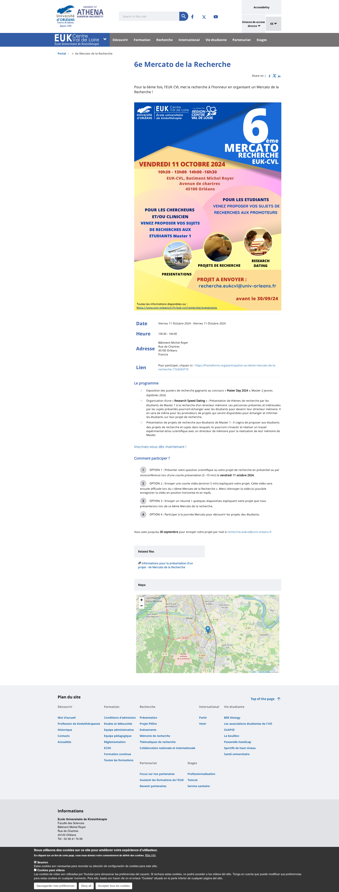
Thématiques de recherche (158, 742)
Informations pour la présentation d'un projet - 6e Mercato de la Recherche (165, 565)
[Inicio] (66, 13)
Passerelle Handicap (237, 742)
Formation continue (117, 754)
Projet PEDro (148, 723)
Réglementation (115, 742)
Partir (203, 717)
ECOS (107, 748)
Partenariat (241, 40)
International (189, 40)
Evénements (148, 730)
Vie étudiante (216, 40)
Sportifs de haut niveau (240, 748)
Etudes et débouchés (118, 723)
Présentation (148, 717)
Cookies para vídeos (51, 870)
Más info (150, 855)
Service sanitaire (199, 786)
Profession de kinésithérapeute (79, 723)
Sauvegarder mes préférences (55, 885)
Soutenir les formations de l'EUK (162, 780)
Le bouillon (231, 736)
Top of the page (262, 699)
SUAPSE (229, 730)
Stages (262, 40)
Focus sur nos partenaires (157, 774)
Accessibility (261, 7)
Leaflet (253, 672)
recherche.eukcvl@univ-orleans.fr (249, 532)
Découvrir (120, 40)
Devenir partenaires (153, 786)
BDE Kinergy (232, 717)
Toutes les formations (118, 760)
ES (272, 23)
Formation (142, 40)
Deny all (86, 885)
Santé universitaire (237, 754)
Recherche (164, 40)
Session (42, 862)
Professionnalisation (201, 774)
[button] (207, 630)
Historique (65, 730)
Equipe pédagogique (117, 736)
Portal (62, 53)
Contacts (64, 736)
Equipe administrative (119, 730)
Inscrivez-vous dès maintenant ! (160, 446)
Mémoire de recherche (155, 736)
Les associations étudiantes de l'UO (248, 723)
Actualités (64, 742)
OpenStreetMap (264, 672)
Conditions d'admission (120, 717)
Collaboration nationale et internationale (167, 748)
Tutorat (193, 780)
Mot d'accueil (67, 717)
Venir (202, 723)
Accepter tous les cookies (114, 885)
